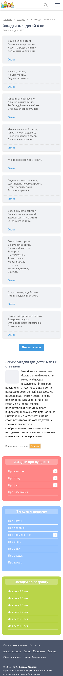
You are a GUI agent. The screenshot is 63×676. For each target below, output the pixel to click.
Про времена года (19, 534)
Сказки (7, 645)
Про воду (14, 548)
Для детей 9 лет (18, 626)
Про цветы (15, 521)
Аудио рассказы (12, 651)
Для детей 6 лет (18, 605)
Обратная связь (12, 657)
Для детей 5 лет (18, 598)
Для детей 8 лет (18, 619)
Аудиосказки (20, 645)
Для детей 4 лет (18, 591)
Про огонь (14, 541)
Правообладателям (35, 657)
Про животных (17, 471)
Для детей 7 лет (18, 612)
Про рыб (13, 485)
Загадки (35, 446)
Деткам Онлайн (28, 667)
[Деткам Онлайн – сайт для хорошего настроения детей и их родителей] (7, 4)
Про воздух (15, 555)
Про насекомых (18, 492)
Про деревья (16, 527)
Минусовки (39, 651)
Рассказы (35, 645)
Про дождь (15, 562)
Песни (27, 651)
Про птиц (14, 478)
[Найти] (46, 5)
